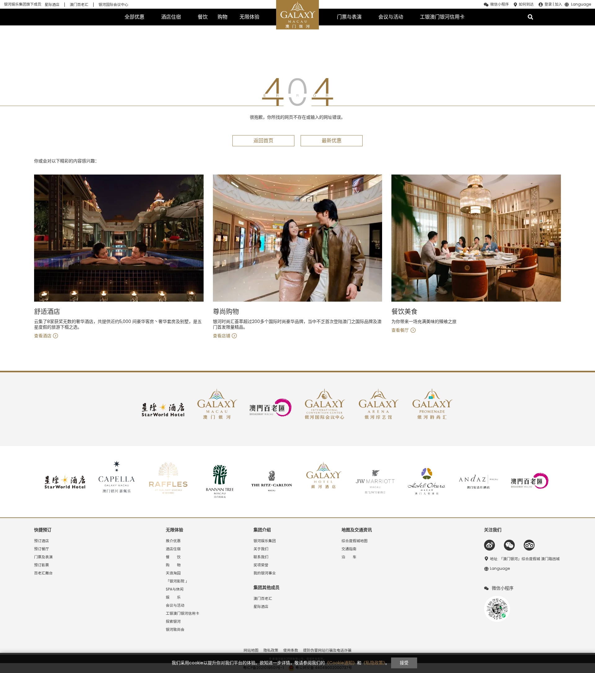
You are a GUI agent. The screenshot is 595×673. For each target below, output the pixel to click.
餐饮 (203, 16)
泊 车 (349, 557)
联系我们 (260, 557)
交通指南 (349, 549)
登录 (548, 4)
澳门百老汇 (79, 4)
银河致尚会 (175, 629)
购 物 (173, 565)
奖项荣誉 (260, 565)
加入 (558, 4)
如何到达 (526, 4)
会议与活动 (390, 16)
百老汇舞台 (43, 573)
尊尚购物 (226, 312)
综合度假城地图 (355, 540)
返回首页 (263, 140)
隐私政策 (270, 650)
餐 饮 (173, 557)
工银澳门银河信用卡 (442, 16)
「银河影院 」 (177, 581)
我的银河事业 (264, 573)
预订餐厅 (41, 549)
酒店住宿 (171, 16)
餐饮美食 (404, 312)
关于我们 (260, 549)
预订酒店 (41, 540)
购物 (222, 16)
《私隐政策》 (373, 663)
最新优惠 (332, 140)
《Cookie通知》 (341, 663)
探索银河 (173, 621)
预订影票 (41, 565)
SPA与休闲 (174, 589)
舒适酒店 (47, 312)
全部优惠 (134, 16)
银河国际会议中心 (113, 4)
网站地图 (251, 650)
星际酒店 (52, 4)
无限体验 (249, 16)
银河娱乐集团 (264, 540)
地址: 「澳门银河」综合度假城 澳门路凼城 (525, 558)
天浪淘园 (173, 573)
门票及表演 (43, 557)
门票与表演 (349, 16)
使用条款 (290, 650)
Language (581, 5)
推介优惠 (173, 540)
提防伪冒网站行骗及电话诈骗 (327, 650)
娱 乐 (173, 597)
